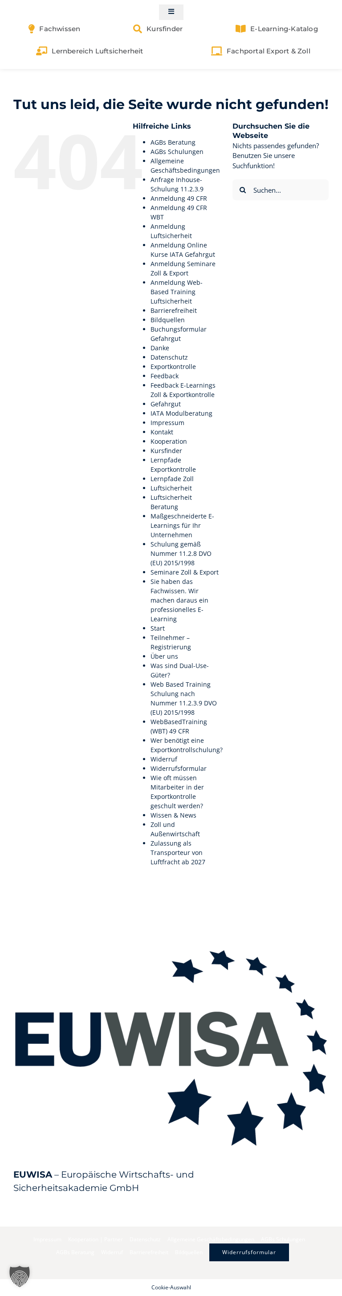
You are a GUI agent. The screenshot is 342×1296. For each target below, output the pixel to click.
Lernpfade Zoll (172, 478)
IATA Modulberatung (181, 413)
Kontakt (162, 432)
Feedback (165, 376)
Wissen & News (173, 815)
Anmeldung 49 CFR (179, 198)
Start (158, 628)
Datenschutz (169, 357)
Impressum (167, 422)
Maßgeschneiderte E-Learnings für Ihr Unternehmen (182, 525)
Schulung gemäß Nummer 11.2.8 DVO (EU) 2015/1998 (181, 553)
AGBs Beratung (173, 142)
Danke (160, 348)
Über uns (164, 656)
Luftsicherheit (171, 488)
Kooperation (169, 441)
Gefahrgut (166, 404)
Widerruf (164, 759)
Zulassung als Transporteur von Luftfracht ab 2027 (178, 852)
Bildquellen (168, 320)
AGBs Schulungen (177, 151)
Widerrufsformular (179, 768)
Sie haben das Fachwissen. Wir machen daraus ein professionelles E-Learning (179, 600)
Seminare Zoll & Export (185, 572)
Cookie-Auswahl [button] (171, 1287)
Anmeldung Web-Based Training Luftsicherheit (177, 291)
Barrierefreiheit (174, 310)
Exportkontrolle (173, 366)
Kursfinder (166, 450)
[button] (19, 1276)
